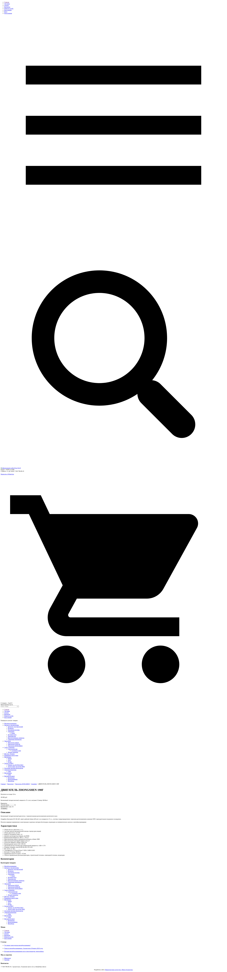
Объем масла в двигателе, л (12, 829)
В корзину (4, 808)
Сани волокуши (12, 749)
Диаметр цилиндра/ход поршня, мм (15, 836)
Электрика (11, 731)
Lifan (9, 771)
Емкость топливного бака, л (12, 834)
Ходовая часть (12, 734)
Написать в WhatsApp (7, 474)
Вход (5, 11)
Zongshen (34, 784)
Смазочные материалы (15, 739)
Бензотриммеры (12, 779)
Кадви (10, 762)
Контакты (7, 7)
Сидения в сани (16, 750)
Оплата (6, 5)
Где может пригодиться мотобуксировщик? (17, 945)
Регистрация (8, 13)
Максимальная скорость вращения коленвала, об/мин (20, 839)
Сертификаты (8, 850)
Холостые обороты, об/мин (12, 842)
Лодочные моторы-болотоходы (13, 768)
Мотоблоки (7, 757)
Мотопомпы (8, 773)
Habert (10, 758)
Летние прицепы (13, 752)
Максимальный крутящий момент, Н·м (16, 841)
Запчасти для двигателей (15, 726)
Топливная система (14, 730)
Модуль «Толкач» (9, 754)
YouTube (6, 960)
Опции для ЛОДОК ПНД (15, 765)
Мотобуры (11, 781)
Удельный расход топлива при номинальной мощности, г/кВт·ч (23, 845)
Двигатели (7, 741)
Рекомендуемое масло (10, 844)
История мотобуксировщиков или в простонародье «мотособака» (24, 951)
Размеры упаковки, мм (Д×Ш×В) (14, 847)
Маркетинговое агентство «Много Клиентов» (119, 969)
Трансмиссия (12, 736)
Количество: (5, 806)
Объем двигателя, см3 (11, 833)
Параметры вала (9, 853)
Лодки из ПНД (8, 763)
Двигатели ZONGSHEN (15, 746)
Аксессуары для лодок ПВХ (16, 766)
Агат (9, 760)
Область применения (10, 855)
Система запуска (9, 831)
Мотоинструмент (9, 776)
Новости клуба (8, 8)
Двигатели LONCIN (14, 744)
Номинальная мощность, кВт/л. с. (14, 837)
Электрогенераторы (10, 770)
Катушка (7, 852)
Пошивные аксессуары (11, 755)
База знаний (8, 10)
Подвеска (11, 728)
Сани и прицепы (9, 747)
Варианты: (4, 803)
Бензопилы (11, 778)
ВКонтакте (7, 958)
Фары (13, 733)
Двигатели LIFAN (13, 742)
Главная (6, 2)
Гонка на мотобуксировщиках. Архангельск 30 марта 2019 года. (23, 948)
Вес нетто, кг (8, 849)
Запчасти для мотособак (11, 725)
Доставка (7, 4)
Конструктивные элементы (16, 738)
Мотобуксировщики (10, 723)
